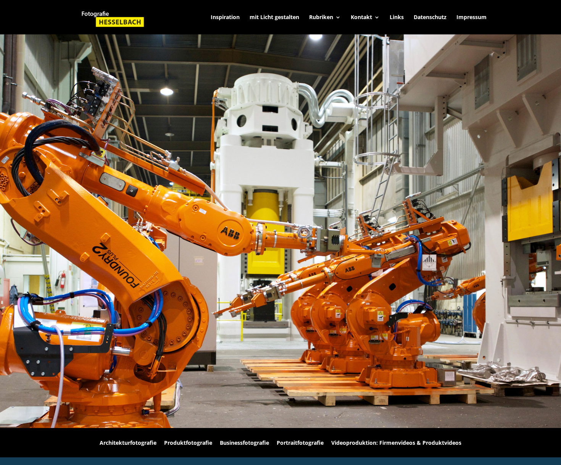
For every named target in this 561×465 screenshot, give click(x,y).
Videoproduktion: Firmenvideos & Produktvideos (396, 442)
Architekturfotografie (128, 442)
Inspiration (225, 18)
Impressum (471, 18)
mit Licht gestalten (274, 18)
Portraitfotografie (300, 442)
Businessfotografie (244, 442)
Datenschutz (430, 18)
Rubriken (321, 18)
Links (397, 18)
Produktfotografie (188, 442)
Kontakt (361, 18)
